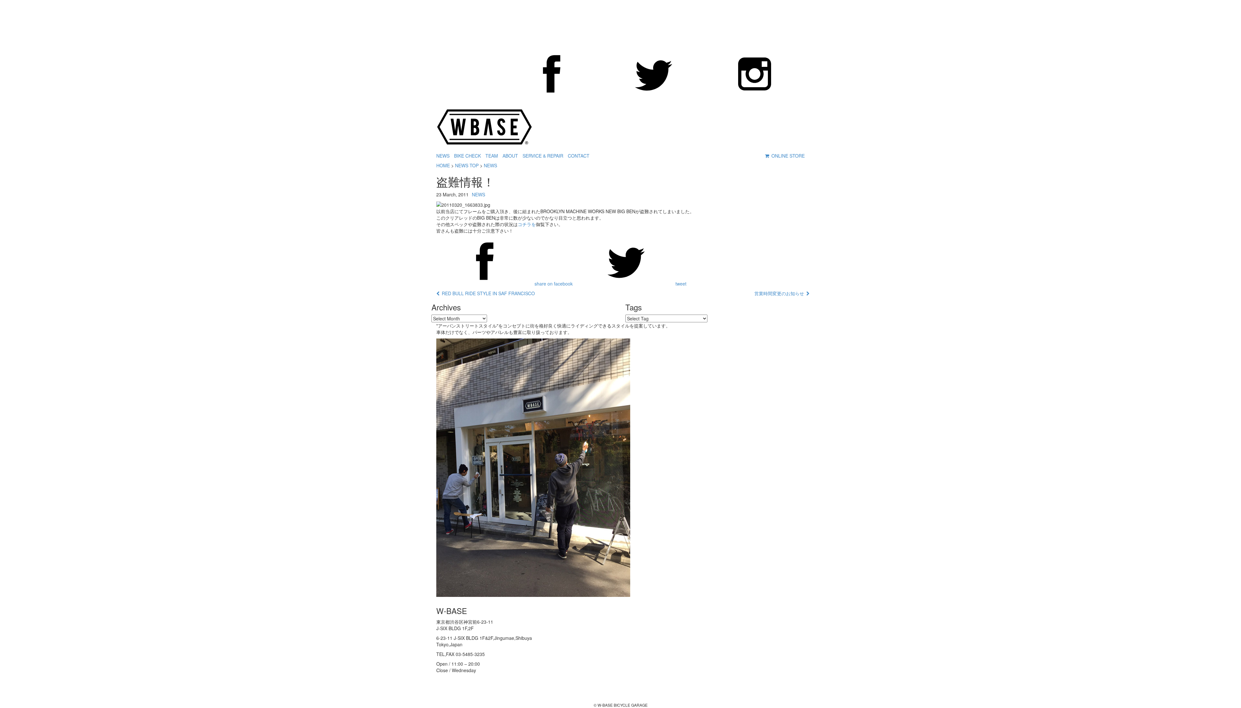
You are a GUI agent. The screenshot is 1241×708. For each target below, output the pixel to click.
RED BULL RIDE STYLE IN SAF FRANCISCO (487, 293)
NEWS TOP (467, 165)
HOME (443, 165)
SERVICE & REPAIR (543, 155)
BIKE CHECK (467, 155)
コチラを (527, 224)
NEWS (443, 155)
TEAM (491, 155)
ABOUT (510, 155)
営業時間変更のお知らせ (780, 293)
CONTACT (578, 155)
